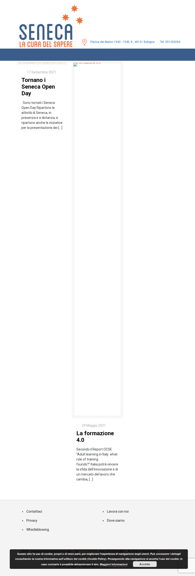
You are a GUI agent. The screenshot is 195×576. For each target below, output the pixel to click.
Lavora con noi (118, 511)
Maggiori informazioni (113, 564)
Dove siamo (116, 520)
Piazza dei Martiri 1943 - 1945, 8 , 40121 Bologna (122, 42)
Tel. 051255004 (170, 42)
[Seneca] (46, 24)
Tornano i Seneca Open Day (38, 87)
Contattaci (34, 511)
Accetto (144, 564)
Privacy (31, 520)
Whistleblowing (37, 529)
